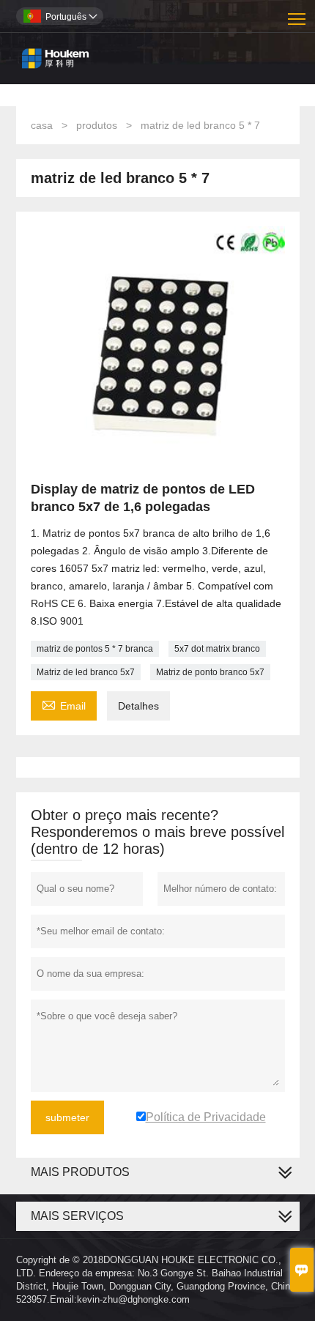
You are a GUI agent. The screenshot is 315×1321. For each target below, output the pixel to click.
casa (42, 125)
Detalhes (138, 706)
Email (64, 704)
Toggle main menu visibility (297, 18)
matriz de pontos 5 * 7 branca (95, 649)
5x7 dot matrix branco (217, 649)
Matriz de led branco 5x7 (86, 672)
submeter (67, 1117)
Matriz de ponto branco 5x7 (210, 672)
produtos (96, 125)
